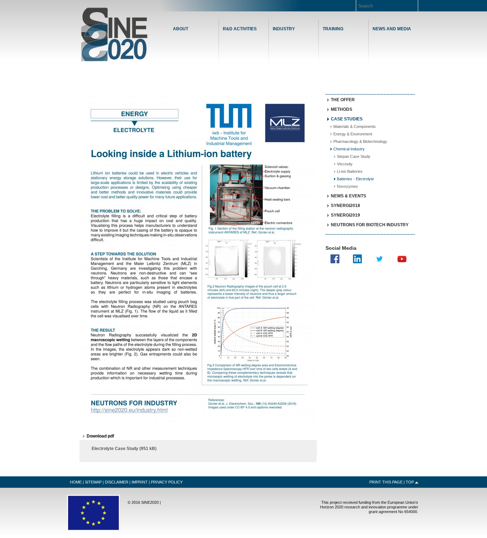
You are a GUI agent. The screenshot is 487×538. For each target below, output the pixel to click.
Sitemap (93, 482)
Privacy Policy (167, 482)
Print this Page (386, 482)
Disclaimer (116, 482)
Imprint (140, 482)
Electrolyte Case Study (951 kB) (124, 448)
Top (410, 482)
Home (114, 34)
